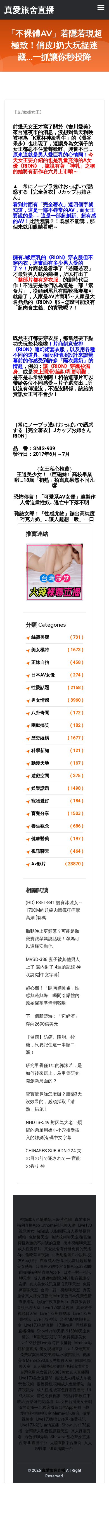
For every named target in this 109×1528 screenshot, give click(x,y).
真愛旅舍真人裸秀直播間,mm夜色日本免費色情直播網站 (54, 1296)
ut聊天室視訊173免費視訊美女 (59, 1337)
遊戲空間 (57, 775)
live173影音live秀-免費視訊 (61, 1419)
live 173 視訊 (45, 1319)
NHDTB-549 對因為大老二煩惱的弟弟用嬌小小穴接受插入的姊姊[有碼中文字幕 (54, 1130)
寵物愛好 (57, 800)
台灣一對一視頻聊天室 (60, 1290)
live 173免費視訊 (55, 1313)
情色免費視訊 (48, 1395)
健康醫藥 (57, 838)
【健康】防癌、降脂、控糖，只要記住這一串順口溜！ (50, 1045)
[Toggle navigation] (101, 7)
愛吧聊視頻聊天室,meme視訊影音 (50, 1413)
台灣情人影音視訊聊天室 (46, 1431)
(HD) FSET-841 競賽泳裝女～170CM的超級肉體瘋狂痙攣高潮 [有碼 (54, 910)
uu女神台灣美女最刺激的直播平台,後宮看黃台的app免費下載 (55, 1404)
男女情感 (57, 700)
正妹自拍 (57, 662)
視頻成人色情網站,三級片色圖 (46, 1219)
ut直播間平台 (61, 1448)
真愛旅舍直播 (53, 1470)
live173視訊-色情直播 (39, 1425)
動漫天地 (57, 763)
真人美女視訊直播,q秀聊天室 (54, 1284)
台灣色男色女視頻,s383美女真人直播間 (54, 1372)
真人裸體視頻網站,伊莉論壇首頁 (61, 1366)
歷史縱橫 (57, 738)
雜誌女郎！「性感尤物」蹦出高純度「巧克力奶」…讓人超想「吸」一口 (54, 516)
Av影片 (57, 863)
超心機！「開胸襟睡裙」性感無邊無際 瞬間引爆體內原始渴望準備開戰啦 (52, 995)
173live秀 (64, 1325)
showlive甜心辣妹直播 (70, 1437)
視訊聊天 (57, 851)
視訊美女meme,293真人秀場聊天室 (54, 1357)
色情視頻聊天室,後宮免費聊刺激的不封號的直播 (54, 1240)
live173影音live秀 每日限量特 (45, 1343)
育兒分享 (57, 813)
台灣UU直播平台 (33, 1442)
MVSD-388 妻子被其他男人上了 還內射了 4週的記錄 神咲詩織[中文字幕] (53, 967)
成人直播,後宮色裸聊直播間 (60, 1390)
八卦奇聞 (57, 712)
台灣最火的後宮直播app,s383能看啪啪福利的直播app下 (55, 1269)
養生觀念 (57, 826)
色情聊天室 (38, 1237)
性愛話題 (57, 687)
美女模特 (57, 649)
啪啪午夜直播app (52, 1301)
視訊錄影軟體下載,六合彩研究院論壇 (54, 1398)
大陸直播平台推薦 (65, 1442)
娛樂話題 (57, 788)
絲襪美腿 (57, 637)
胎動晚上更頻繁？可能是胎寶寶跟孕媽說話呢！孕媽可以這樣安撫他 (52, 938)
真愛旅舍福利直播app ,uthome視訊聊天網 (53, 1222)
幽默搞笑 (57, 725)
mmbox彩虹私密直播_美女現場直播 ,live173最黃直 (55, 1346)
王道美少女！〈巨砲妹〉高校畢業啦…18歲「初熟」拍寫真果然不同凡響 (54, 479)
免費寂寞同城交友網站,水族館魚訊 (50, 1354)
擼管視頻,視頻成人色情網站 (60, 1384)
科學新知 (57, 750)
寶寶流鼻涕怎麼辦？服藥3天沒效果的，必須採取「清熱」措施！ (54, 1101)
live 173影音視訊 (58, 1307)
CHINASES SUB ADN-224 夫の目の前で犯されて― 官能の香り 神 (53, 1158)
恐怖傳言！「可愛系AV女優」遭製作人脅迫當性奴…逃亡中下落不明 (55, 499)
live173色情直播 (39, 1325)
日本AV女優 (57, 675)
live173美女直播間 (36, 1378)
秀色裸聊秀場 (36, 1437)
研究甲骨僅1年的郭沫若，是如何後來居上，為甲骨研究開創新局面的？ (54, 1073)
